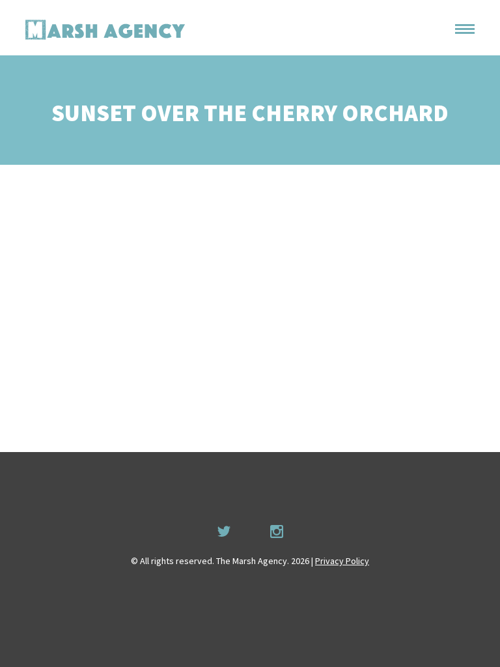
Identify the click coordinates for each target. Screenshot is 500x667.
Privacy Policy (342, 561)
